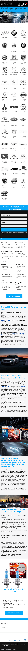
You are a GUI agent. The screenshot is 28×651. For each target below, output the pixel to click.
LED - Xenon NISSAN (23, 100)
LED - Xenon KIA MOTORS (23, 174)
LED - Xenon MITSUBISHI (5, 112)
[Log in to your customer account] (22, 4)
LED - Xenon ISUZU (23, 149)
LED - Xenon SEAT (14, 63)
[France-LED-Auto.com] (8, 4)
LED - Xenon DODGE (5, 75)
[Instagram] (24, 640)
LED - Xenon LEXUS (5, 124)
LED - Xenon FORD (5, 149)
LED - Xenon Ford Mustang (14, 149)
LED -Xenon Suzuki (23, 186)
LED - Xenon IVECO (14, 112)
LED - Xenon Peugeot (14, 87)
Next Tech (22, 386)
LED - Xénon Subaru (5, 199)
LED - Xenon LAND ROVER (14, 124)
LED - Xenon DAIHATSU (5, 161)
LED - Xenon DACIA (14, 137)
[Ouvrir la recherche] (19, 4)
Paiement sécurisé (22, 644)
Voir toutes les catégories (14, 296)
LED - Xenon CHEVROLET (5, 87)
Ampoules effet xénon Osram (14, 612)
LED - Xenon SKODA (23, 50)
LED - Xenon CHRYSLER (23, 137)
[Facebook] (4, 640)
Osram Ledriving (5, 386)
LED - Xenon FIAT (5, 50)
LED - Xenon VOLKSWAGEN (14, 50)
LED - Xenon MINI (23, 124)
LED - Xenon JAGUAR (5, 174)
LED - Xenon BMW (14, 38)
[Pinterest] (19, 640)
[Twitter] (9, 640)
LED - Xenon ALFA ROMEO (5, 63)
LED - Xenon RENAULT (5, 100)
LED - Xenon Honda (5, 137)
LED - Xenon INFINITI (23, 161)
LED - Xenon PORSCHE (23, 63)
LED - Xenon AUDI (5, 38)
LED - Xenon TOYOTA (23, 87)
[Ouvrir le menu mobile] (2, 4)
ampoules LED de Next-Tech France (12, 334)
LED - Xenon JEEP (14, 173)
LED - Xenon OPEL (14, 100)
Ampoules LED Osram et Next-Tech (9, 644)
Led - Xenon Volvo (14, 186)
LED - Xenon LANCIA (5, 186)
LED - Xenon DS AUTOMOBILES (14, 75)
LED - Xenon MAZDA (23, 112)
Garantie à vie (5, 645)
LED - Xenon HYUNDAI (14, 161)
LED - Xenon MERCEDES (23, 38)
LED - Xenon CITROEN (23, 75)
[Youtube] (14, 640)
